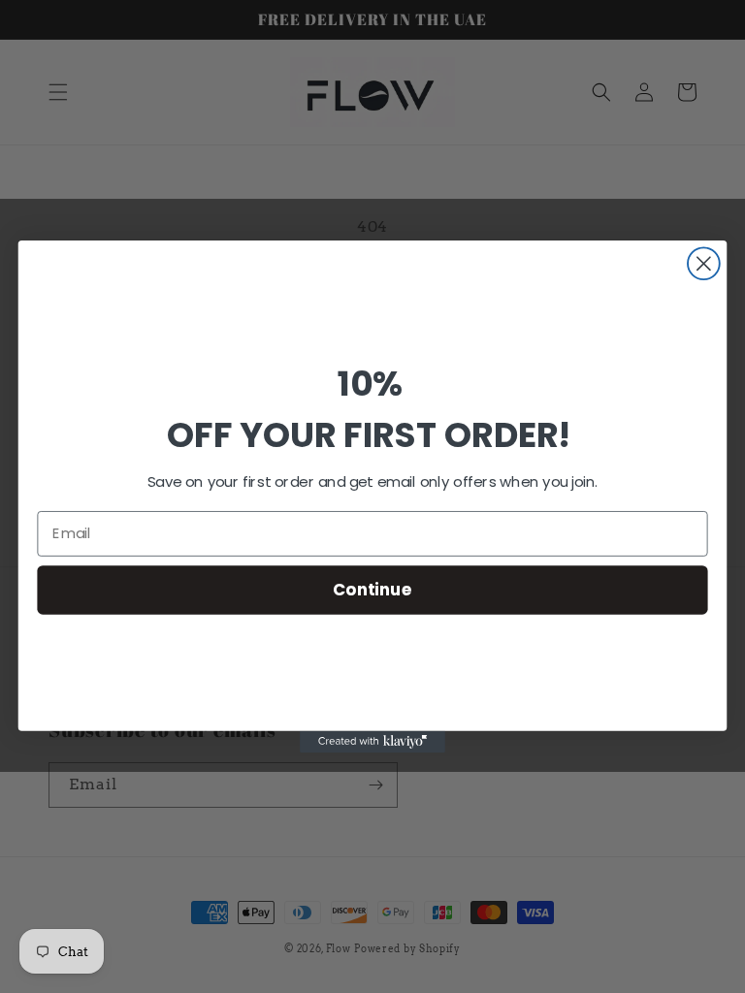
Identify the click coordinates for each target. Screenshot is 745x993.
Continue (372, 589)
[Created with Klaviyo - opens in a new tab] (372, 742)
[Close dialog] (704, 263)
